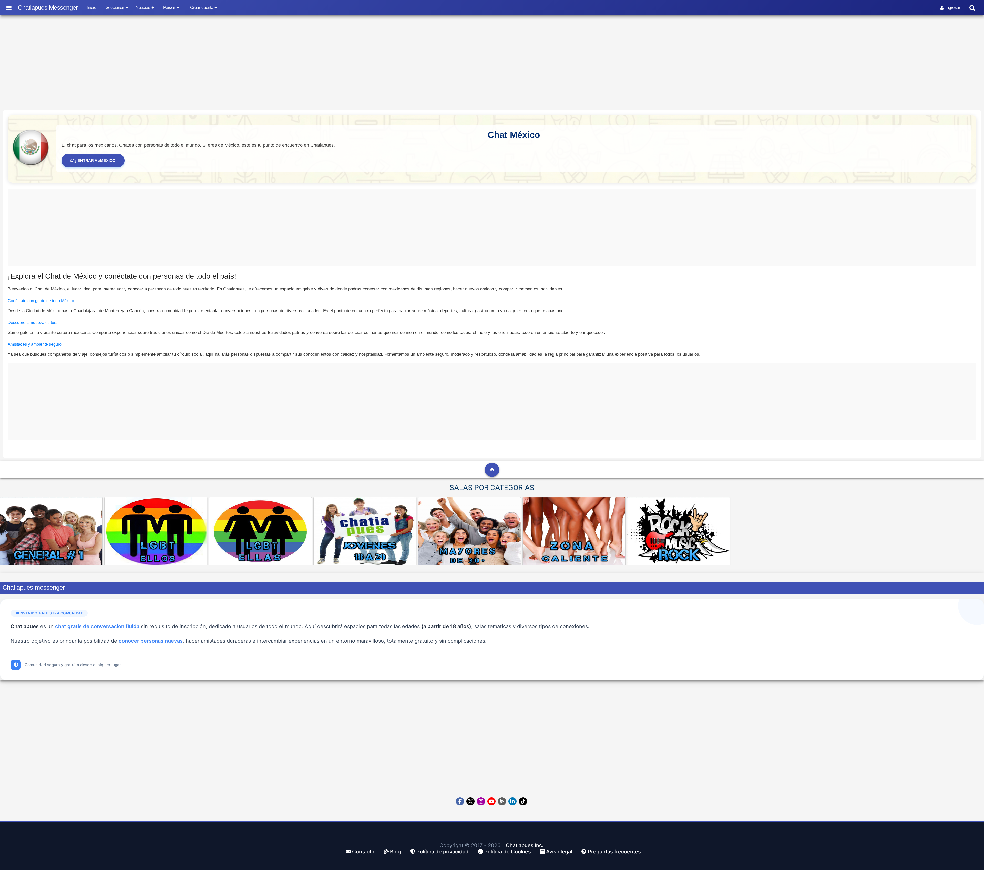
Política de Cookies (507, 851)
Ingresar (952, 7)
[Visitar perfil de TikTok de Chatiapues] (523, 801)
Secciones (115, 7)
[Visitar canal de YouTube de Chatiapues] (491, 801)
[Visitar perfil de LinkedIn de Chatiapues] (512, 801)
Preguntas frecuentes (614, 851)
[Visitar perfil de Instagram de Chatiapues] (481, 801)
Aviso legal (558, 851)
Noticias (143, 7)
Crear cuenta (201, 7)
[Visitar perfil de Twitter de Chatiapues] (470, 801)
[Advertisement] (492, 228)
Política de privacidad (442, 851)
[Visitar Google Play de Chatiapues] (502, 801)
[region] (492, 61)
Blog (395, 851)
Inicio (91, 7)
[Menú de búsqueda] (972, 8)
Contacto (362, 851)
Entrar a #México (97, 160)
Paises (169, 7)
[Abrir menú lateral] (9, 8)
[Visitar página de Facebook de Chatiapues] (460, 801)
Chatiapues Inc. (525, 845)
